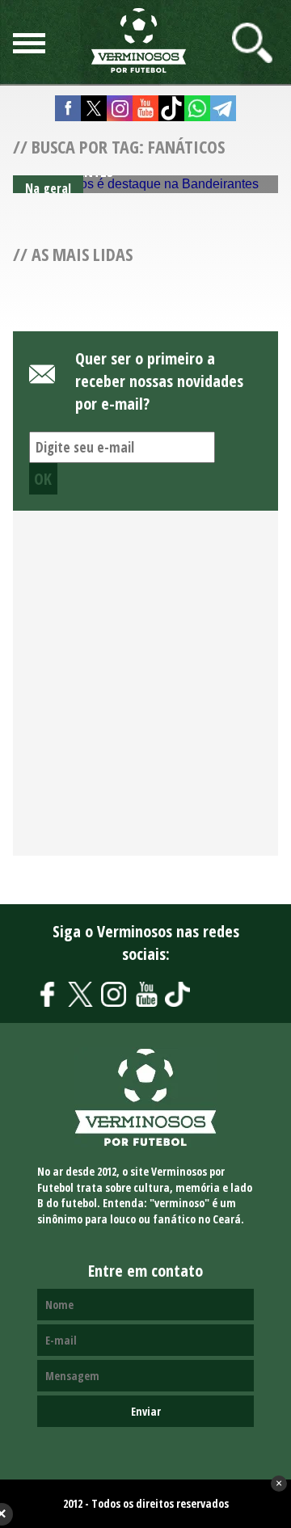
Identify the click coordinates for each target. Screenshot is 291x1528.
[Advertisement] (145, 692)
